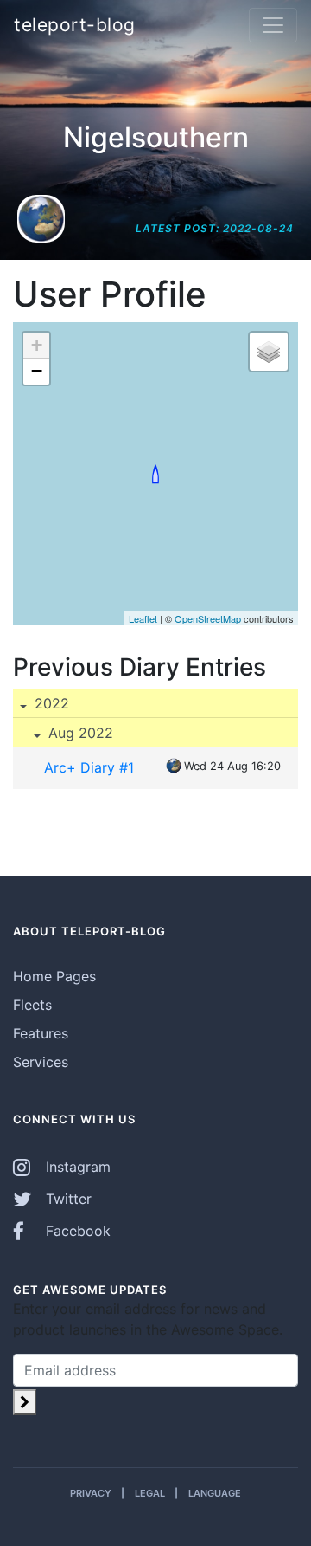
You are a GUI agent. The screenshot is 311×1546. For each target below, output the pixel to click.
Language (214, 1493)
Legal (150, 1493)
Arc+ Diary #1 (89, 767)
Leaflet (143, 618)
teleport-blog (75, 25)
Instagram (76, 1166)
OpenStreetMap (208, 618)
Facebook (76, 1230)
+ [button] (36, 345)
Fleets (32, 1004)
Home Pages (54, 976)
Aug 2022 (78, 732)
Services (40, 1062)
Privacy (90, 1493)
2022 (49, 703)
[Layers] (269, 352)
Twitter (66, 1198)
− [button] (36, 371)
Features (40, 1033)
